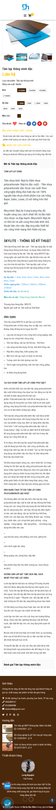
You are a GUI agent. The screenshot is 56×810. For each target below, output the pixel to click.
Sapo (51, 807)
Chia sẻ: (22, 123)
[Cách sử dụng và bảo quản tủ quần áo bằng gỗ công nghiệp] (7, 747)
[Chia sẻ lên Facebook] (29, 123)
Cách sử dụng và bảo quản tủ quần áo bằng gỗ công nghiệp (34, 744)
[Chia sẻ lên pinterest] (39, 123)
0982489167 (10, 702)
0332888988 (10, 705)
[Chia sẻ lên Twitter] (34, 123)
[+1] (45, 123)
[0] (30, 16)
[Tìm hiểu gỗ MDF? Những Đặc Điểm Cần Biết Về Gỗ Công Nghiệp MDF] (7, 728)
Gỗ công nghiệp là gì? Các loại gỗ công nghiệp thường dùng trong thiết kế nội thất (34, 735)
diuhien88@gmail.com (15, 709)
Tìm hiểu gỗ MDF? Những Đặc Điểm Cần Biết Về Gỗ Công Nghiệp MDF (34, 725)
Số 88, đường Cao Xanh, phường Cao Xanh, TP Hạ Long (29, 698)
